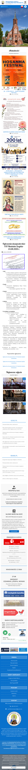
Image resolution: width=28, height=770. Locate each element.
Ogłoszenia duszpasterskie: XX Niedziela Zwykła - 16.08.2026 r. (14, 362)
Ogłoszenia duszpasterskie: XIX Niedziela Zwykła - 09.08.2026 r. (14, 366)
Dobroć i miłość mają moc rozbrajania (10, 478)
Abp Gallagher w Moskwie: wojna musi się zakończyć (13, 475)
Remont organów (14, 665)
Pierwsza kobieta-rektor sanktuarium (10, 424)
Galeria (14, 695)
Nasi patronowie (14, 663)
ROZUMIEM (13, 767)
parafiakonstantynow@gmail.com (15, 709)
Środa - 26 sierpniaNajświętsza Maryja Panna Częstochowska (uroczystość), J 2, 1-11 (14, 552)
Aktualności (14, 51)
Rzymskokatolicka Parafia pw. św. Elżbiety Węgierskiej (14, 2)
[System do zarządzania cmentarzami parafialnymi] (5, 650)
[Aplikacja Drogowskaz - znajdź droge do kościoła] (14, 612)
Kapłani (14, 667)
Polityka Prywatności (14, 762)
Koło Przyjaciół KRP (14, 683)
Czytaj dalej (13, 531)
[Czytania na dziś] (14, 603)
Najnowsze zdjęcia (14, 373)
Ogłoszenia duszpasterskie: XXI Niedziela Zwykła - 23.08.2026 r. (14, 246)
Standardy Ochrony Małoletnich (14, 670)
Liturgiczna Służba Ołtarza (14, 678)
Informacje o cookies (14, 764)
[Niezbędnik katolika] (14, 593)
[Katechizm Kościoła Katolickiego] (23, 650)
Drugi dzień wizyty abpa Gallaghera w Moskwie (12, 459)
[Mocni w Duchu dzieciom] (14, 650)
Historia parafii (14, 660)
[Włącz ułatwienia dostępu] (26, 6)
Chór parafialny (14, 680)
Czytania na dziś (14, 691)
